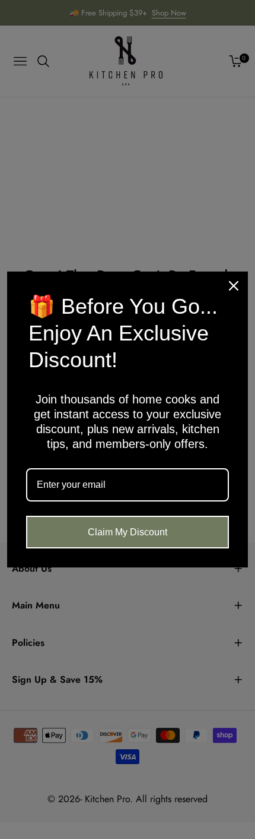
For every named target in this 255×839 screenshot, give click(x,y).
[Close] (233, 286)
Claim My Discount (127, 532)
